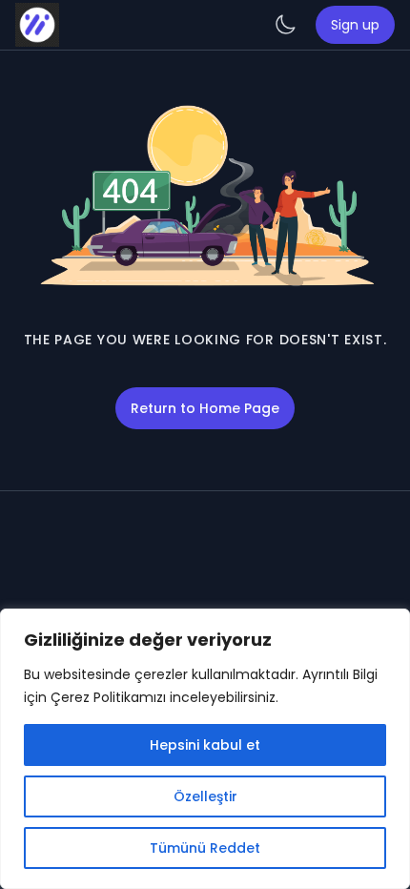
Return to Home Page (205, 408)
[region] (205, 749)
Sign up (355, 24)
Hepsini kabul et (205, 745)
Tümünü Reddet (205, 848)
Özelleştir (205, 796)
